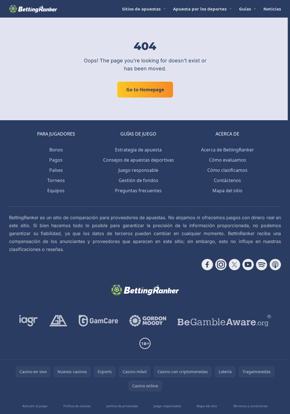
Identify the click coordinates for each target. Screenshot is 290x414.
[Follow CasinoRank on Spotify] (261, 264)
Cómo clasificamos (227, 170)
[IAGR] (28, 320)
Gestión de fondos (138, 180)
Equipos (56, 190)
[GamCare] (98, 320)
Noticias (272, 9)
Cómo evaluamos (227, 160)
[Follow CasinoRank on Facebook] (207, 264)
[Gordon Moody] (147, 320)
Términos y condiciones (250, 406)
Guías (245, 9)
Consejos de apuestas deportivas (138, 160)
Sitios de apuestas (141, 9)
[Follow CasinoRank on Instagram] (221, 264)
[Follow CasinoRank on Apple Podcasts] (275, 264)
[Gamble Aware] (224, 320)
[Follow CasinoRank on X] (234, 264)
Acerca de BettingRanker (227, 150)
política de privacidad (122, 406)
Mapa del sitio (227, 190)
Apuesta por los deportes (200, 9)
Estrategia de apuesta (138, 150)
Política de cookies (77, 406)
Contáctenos (227, 180)
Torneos (56, 180)
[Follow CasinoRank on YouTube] (248, 264)
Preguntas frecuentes (138, 190)
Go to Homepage (145, 89)
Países (56, 170)
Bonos (56, 150)
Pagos (56, 160)
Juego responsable (138, 170)
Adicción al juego (35, 406)
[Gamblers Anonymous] (58, 320)
